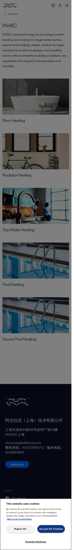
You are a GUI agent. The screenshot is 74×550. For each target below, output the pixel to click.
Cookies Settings (35, 541)
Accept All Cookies (51, 529)
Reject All (20, 529)
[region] (35, 524)
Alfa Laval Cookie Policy (19, 519)
